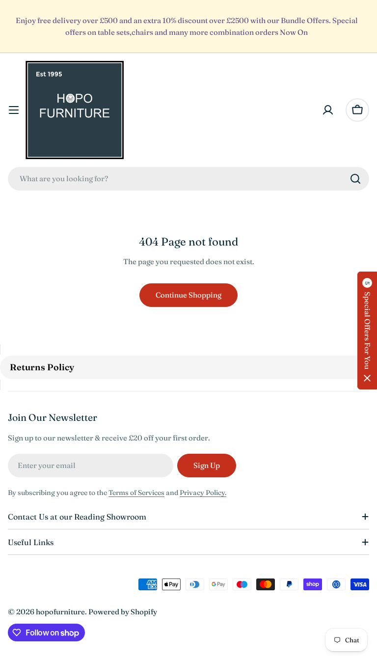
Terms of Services (136, 492)
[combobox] (188, 179)
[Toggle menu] (14, 110)
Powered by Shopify (122, 611)
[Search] (355, 179)
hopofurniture (60, 611)
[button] (367, 330)
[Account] (328, 110)
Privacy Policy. (203, 492)
